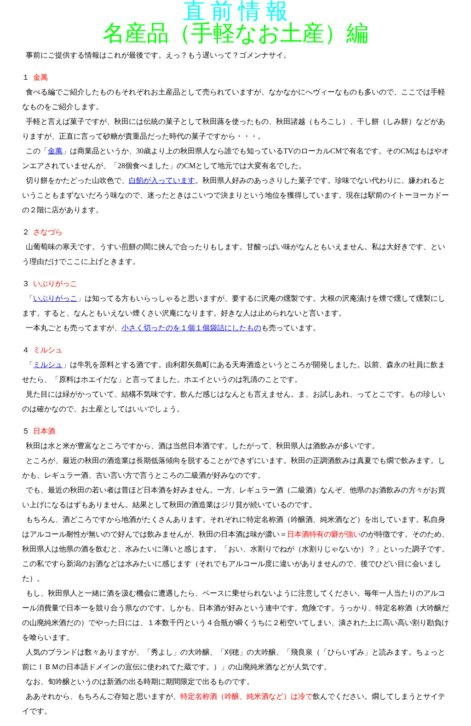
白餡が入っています (162, 180)
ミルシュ (48, 365)
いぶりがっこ (55, 298)
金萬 (55, 151)
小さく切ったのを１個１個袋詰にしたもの (191, 328)
